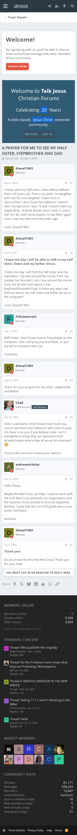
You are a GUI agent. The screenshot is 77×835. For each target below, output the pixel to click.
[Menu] (5, 6)
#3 (71, 331)
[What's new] (64, 6)
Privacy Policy (36, 830)
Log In (47, 134)
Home (58, 830)
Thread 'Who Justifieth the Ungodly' (34, 647)
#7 (71, 545)
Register (31, 134)
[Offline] (12, 175)
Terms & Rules (16, 830)
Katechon (66, 795)
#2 (71, 253)
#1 (71, 183)
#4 (71, 380)
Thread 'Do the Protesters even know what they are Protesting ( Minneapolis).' (39, 664)
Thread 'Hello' (19, 719)
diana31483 (12, 158)
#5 (71, 417)
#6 (71, 479)
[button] (4, 830)
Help (49, 830)
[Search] (72, 6)
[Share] (66, 183)
